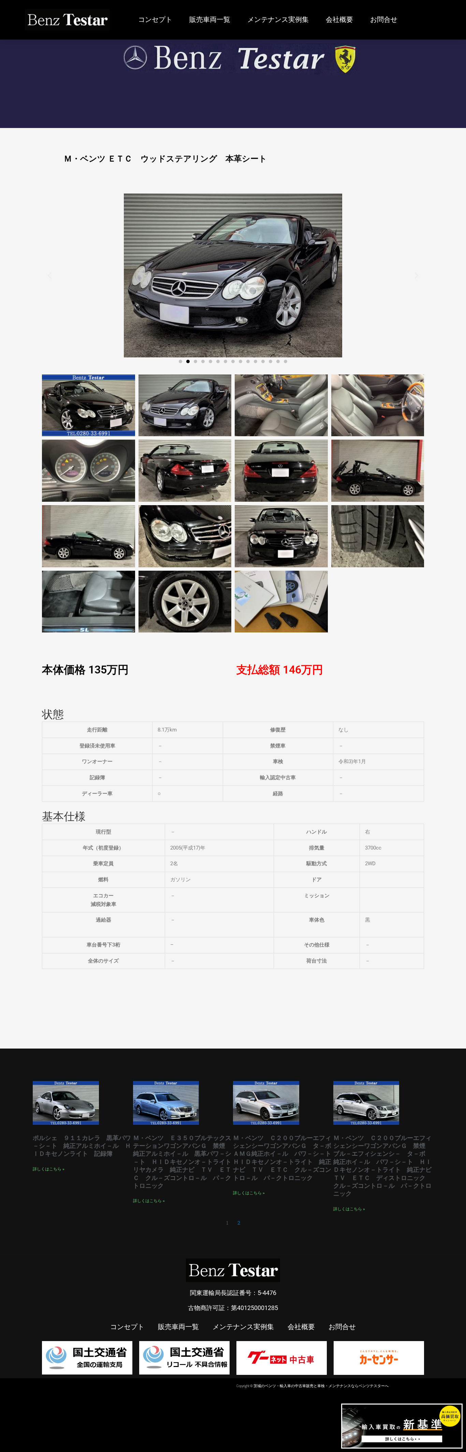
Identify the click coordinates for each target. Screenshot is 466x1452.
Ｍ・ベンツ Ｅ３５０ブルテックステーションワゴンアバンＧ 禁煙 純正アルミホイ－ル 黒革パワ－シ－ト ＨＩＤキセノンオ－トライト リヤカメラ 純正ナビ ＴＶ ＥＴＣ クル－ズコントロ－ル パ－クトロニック (185, 1161)
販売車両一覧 (209, 20)
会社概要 (339, 20)
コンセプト (155, 20)
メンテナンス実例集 (278, 20)
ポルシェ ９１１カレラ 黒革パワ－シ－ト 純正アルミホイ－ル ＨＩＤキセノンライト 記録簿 (82, 1145)
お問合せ (383, 20)
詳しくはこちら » (48, 1169)
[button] (49, 275)
